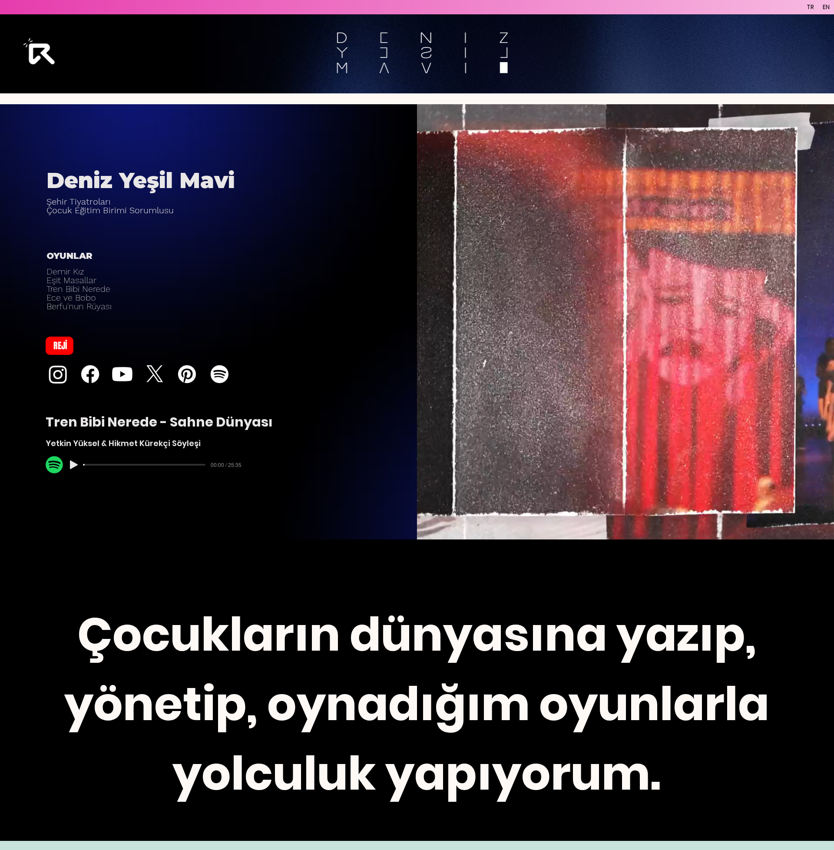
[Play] (74, 464)
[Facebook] (90, 374)
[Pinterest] (187, 374)
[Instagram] (58, 374)
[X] (155, 374)
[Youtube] (122, 374)
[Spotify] (220, 374)
